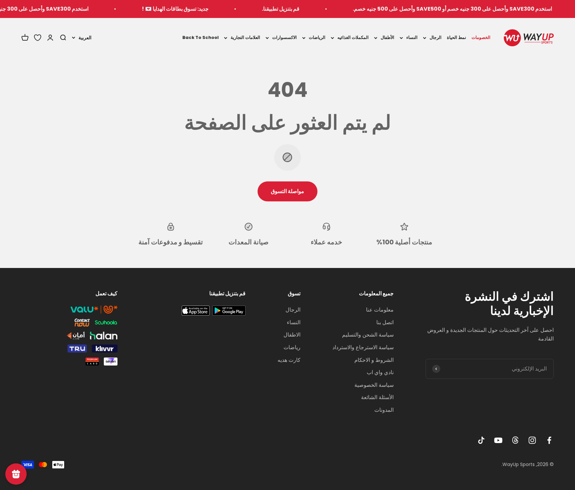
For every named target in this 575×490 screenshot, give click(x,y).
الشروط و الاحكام (374, 360)
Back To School (200, 37)
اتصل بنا (385, 322)
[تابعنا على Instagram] (532, 440)
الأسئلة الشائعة (377, 397)
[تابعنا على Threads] (515, 440)
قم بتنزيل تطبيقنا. (292, 9)
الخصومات (481, 37)
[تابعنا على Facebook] (549, 440)
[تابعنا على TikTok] (481, 440)
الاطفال (292, 335)
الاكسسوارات (284, 37)
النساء (412, 37)
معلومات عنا (380, 310)
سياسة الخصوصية (374, 385)
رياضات (292, 347)
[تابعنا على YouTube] (498, 440)
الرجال (436, 37)
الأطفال (387, 37)
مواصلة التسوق (287, 191)
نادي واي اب (380, 372)
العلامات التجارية (245, 37)
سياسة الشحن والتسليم (368, 335)
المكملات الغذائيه (353, 37)
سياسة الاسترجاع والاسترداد (363, 347)
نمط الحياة (456, 37)
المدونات (384, 410)
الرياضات (317, 37)
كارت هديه (289, 360)
